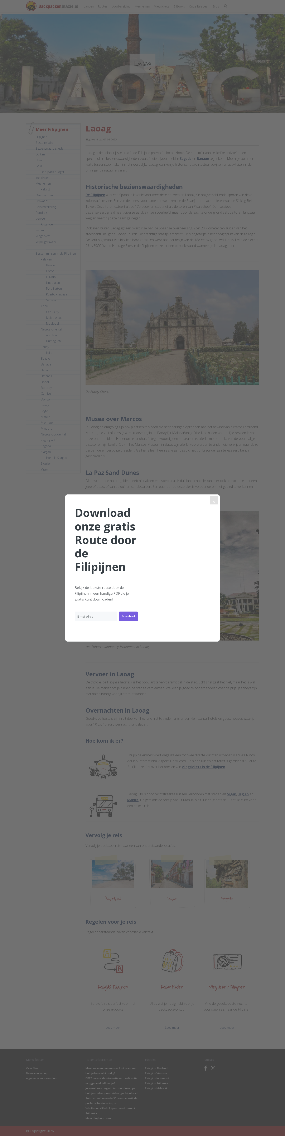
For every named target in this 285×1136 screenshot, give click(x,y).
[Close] (214, 500)
